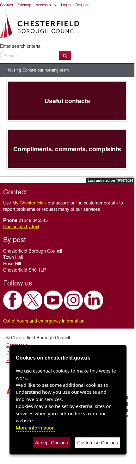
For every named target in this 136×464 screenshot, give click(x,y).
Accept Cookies (51, 442)
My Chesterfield (28, 202)
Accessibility (46, 4)
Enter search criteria (20, 46)
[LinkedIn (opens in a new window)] (93, 300)
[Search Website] (65, 55)
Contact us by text (21, 226)
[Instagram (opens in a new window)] (73, 300)
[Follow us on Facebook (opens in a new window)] (12, 300)
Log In (66, 4)
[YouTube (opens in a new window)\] (53, 300)
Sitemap (24, 4)
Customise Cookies (97, 442)
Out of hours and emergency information (43, 320)
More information (35, 427)
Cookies (6, 4)
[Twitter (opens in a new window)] (32, 300)
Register (82, 4)
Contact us (17, 345)
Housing (13, 70)
